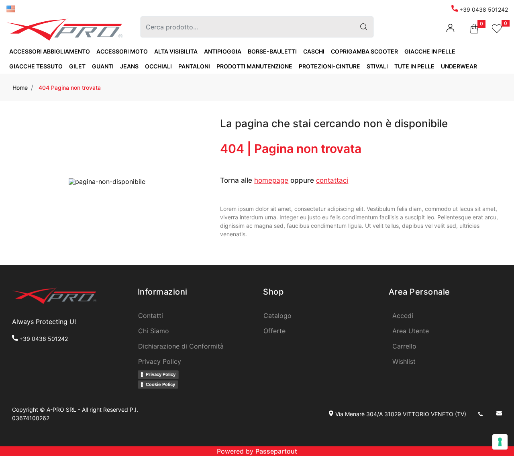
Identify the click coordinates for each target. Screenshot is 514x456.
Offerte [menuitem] (274, 331)
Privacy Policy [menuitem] (159, 361)
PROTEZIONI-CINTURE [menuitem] (329, 66)
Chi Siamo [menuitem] (153, 331)
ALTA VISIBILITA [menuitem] (176, 51)
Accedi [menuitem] (402, 316)
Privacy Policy (160, 374)
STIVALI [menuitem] (377, 66)
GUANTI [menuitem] (103, 66)
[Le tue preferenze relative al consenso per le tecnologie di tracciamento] (500, 442)
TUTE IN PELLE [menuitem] (414, 66)
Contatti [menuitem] (150, 316)
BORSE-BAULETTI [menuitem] (272, 51)
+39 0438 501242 (483, 9)
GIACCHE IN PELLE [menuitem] (429, 51)
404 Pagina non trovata (70, 87)
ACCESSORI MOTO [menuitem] (122, 51)
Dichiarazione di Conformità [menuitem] (181, 346)
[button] (363, 27)
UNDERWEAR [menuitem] (459, 66)
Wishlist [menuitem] (404, 361)
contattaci (332, 180)
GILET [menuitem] (77, 66)
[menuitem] (11, 8)
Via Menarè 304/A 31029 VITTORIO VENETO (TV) (400, 414)
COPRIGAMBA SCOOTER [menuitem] (364, 51)
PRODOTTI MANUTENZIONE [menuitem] (254, 66)
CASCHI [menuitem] (313, 51)
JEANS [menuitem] (129, 66)
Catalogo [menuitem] (277, 316)
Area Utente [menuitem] (410, 331)
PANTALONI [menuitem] (194, 66)
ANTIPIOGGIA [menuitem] (222, 51)
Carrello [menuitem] (404, 346)
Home (20, 87)
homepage (271, 180)
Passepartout (276, 451)
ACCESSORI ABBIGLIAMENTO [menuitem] (49, 51)
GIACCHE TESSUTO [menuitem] (36, 66)
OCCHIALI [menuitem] (158, 66)
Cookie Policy (160, 384)
